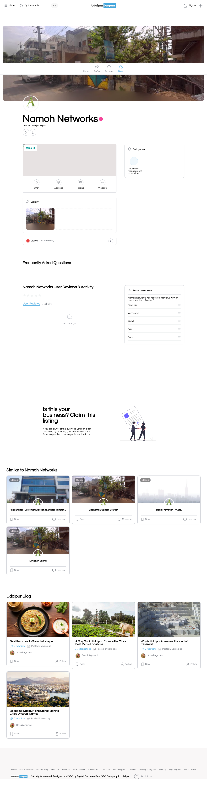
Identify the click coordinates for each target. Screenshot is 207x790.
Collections (105, 770)
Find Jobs (55, 770)
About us (66, 770)
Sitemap (162, 770)
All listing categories (147, 770)
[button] (200, 5)
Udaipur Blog (42, 770)
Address (58, 188)
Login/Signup (175, 770)
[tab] (31, 304)
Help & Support (119, 770)
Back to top (147, 776)
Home (13, 770)
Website (102, 188)
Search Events (79, 770)
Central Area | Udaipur (34, 126)
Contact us (93, 770)
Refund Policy (190, 770)
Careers (132, 770)
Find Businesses (26, 770)
